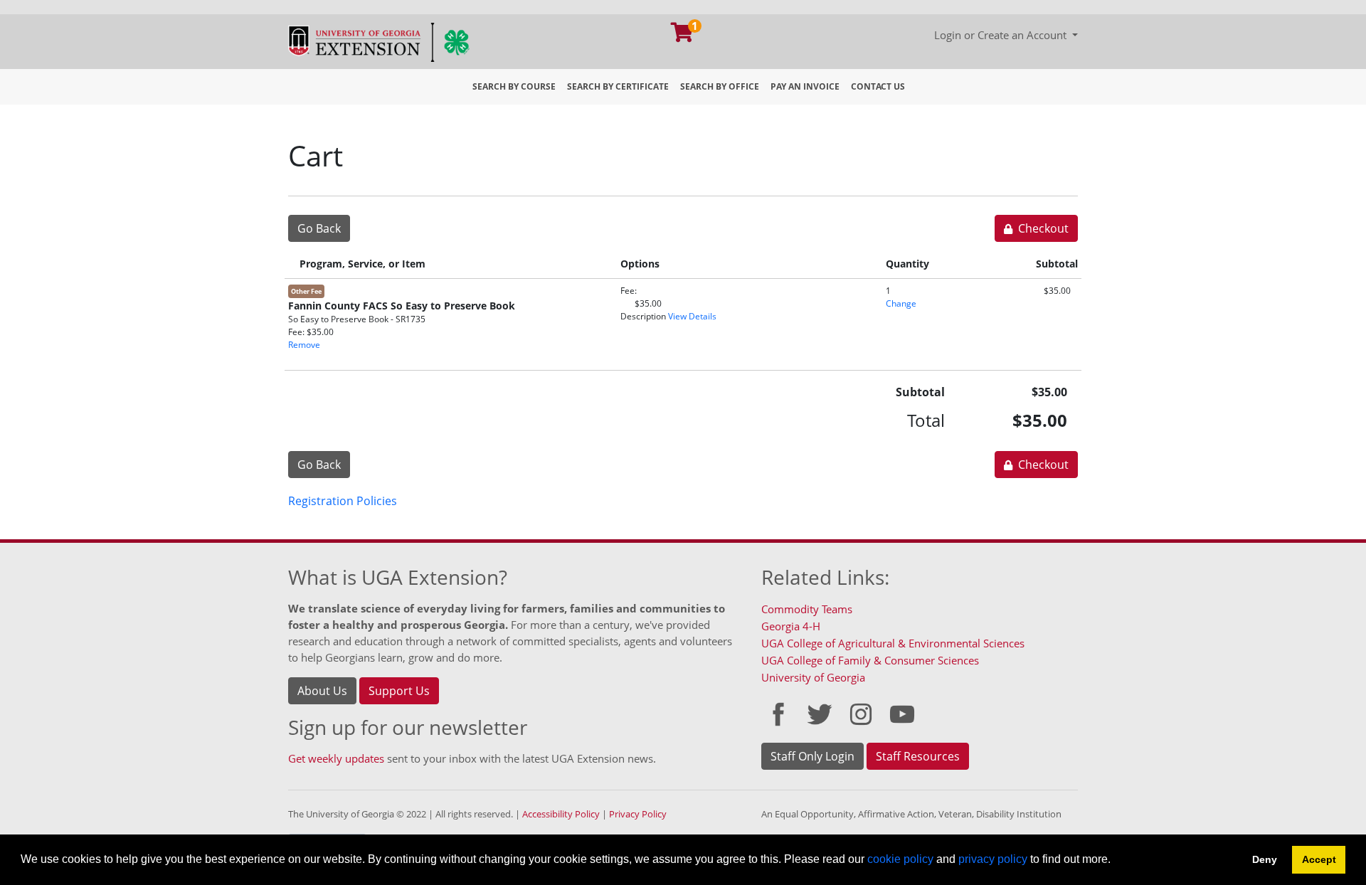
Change (901, 303)
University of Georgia (813, 677)
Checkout (1042, 228)
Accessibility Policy (561, 813)
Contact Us (878, 86)
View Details (692, 316)
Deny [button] (1264, 859)
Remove (304, 345)
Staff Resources (918, 756)
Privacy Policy (638, 813)
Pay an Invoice (805, 86)
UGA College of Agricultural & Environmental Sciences (892, 643)
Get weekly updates (336, 758)
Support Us (399, 691)
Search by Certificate (618, 86)
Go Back (319, 228)
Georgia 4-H (790, 626)
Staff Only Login (812, 756)
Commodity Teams (806, 609)
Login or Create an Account (1001, 35)
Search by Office (719, 86)
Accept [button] (1319, 859)
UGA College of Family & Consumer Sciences (870, 660)
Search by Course (514, 86)
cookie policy (900, 859)
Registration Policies (342, 501)
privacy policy (992, 859)
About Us (322, 691)
